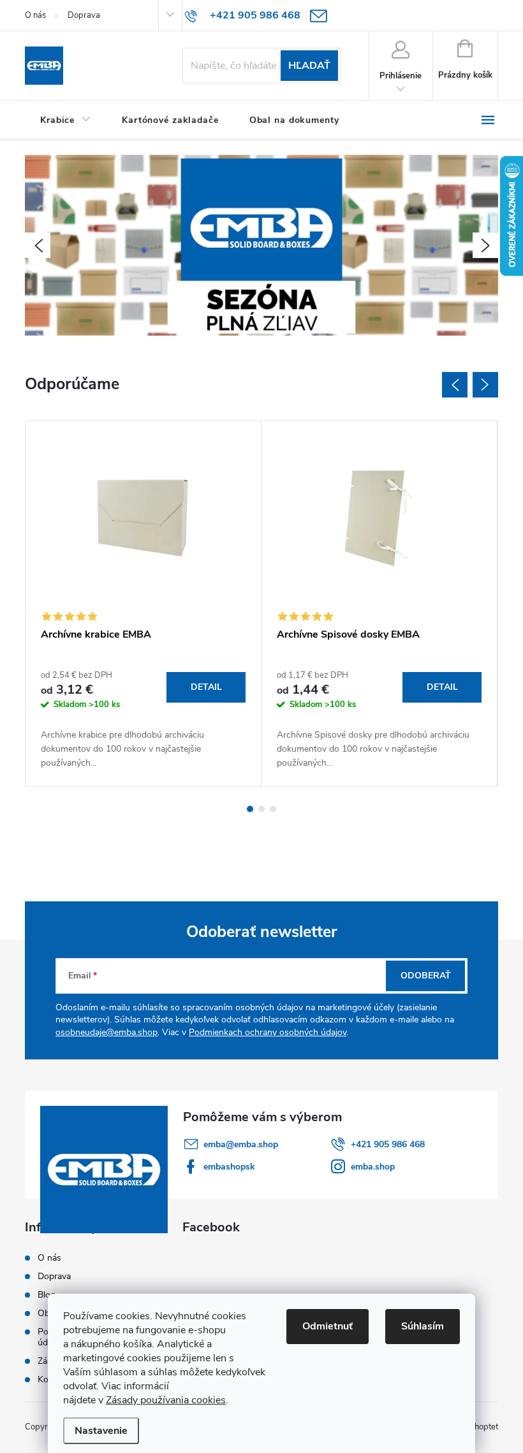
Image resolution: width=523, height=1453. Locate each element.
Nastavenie (101, 1431)
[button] (37, 245)
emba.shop (373, 1167)
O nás (35, 15)
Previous (455, 384)
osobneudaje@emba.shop (106, 1032)
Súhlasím (422, 1326)
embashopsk (229, 1167)
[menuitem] (66, 120)
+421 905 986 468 (388, 1144)
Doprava (84, 15)
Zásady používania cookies (166, 1400)
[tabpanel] (144, 603)
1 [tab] (250, 809)
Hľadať (309, 66)
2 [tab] (261, 809)
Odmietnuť (327, 1326)
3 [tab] (273, 809)
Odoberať (426, 976)
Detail (206, 687)
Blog (46, 1295)
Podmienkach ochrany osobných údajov (267, 1032)
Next (485, 384)
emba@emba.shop (240, 1144)
